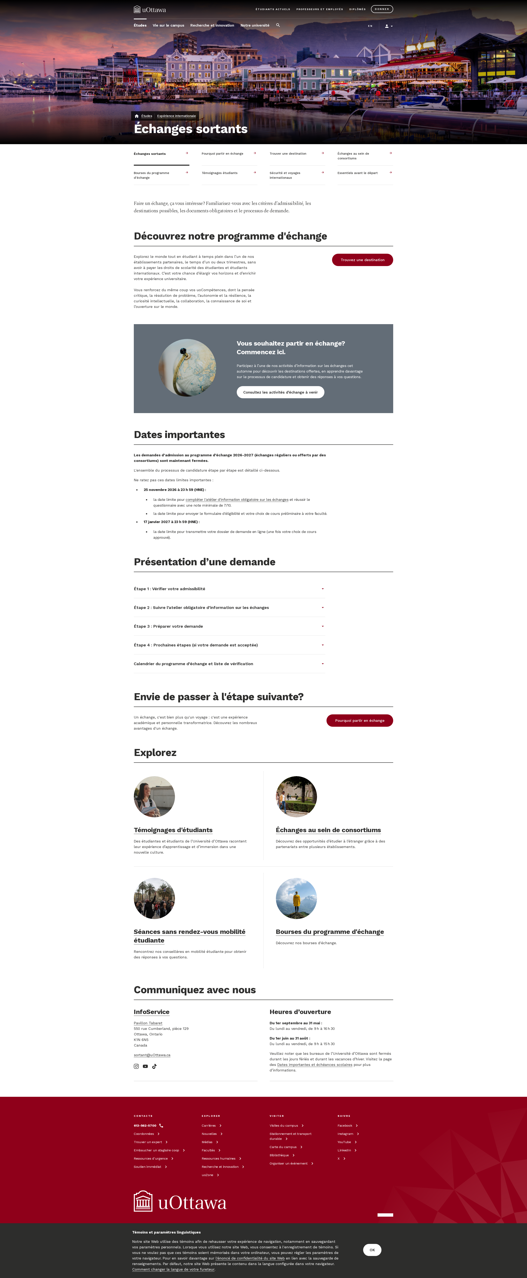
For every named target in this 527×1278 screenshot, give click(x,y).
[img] (150, 9)
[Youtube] (145, 1066)
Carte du (283, 1147)
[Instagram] (136, 1066)
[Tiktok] (154, 1066)
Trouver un (148, 1142)
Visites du (284, 1125)
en (370, 26)
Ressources (151, 1158)
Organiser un (289, 1163)
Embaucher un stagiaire (156, 1150)
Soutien (147, 1167)
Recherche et (220, 1167)
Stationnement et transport (290, 1136)
